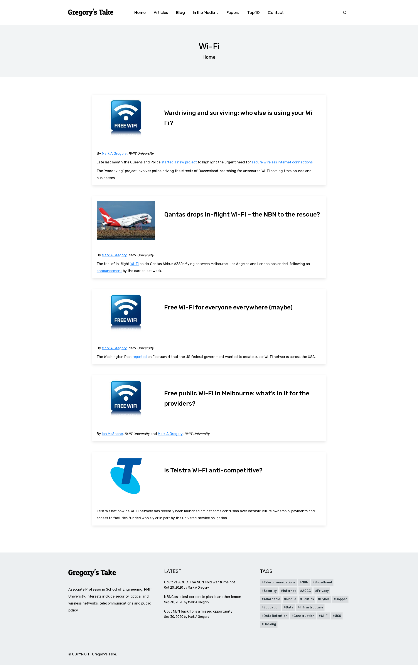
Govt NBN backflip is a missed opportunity (198, 611)
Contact (276, 12)
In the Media (204, 12)
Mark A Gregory (114, 153)
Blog (180, 12)
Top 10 (253, 12)
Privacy (323, 591)
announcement (109, 271)
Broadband (323, 582)
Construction (304, 616)
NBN (305, 582)
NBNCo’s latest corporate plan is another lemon (202, 597)
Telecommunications (279, 582)
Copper (341, 599)
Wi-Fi (134, 264)
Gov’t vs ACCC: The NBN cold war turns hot (199, 582)
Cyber (324, 599)
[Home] (91, 12)
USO (338, 616)
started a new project (179, 162)
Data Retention (275, 616)
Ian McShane (112, 434)
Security (270, 591)
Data (289, 607)
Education (272, 607)
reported (140, 357)
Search (345, 12)
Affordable (272, 599)
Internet (289, 591)
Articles (161, 12)
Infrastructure (311, 607)
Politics (308, 599)
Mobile (291, 599)
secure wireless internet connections (282, 162)
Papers (232, 12)
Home (140, 12)
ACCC (306, 591)
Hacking (270, 624)
